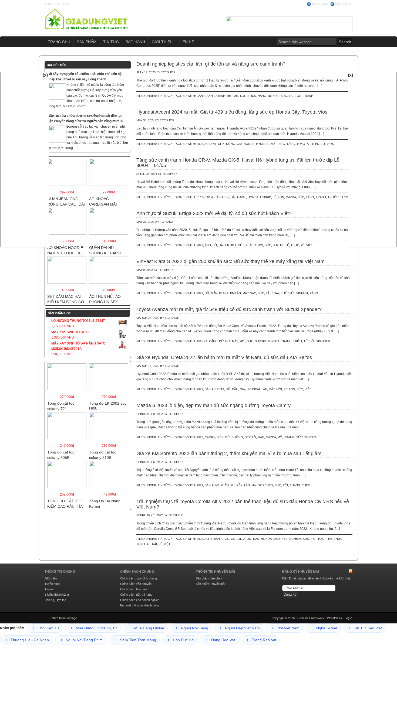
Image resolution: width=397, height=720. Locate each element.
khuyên (236, 485)
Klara (223, 293)
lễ (274, 197)
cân (200, 95)
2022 (200, 245)
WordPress (334, 618)
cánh (208, 95)
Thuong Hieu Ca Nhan (27, 640)
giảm (225, 485)
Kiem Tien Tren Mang (135, 640)
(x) (45, 75)
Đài (233, 197)
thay (275, 293)
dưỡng (237, 437)
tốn (298, 95)
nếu (284, 538)
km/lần (235, 293)
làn (264, 389)
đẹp (247, 437)
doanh (219, 95)
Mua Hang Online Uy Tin (93, 628)
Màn (261, 437)
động (230, 143)
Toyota (303, 143)
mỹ (280, 437)
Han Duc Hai (180, 640)
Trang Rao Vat (261, 640)
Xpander (323, 341)
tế (287, 245)
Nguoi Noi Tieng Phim (81, 640)
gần (214, 293)
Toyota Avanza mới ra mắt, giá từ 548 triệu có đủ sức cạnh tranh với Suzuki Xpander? (229, 309)
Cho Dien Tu (45, 628)
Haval (241, 197)
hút (241, 245)
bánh (209, 389)
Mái (254, 485)
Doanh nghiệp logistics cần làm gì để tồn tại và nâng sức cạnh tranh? (210, 64)
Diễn (220, 437)
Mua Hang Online (146, 628)
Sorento (265, 485)
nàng (262, 95)
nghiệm (295, 538)
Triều (314, 143)
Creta (219, 389)
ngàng (289, 437)
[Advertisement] (24, 159)
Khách (250, 245)
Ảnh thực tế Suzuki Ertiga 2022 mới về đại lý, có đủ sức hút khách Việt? (213, 213)
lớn (281, 197)
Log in (348, 618)
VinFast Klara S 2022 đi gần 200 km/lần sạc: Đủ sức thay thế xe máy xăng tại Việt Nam (230, 261)
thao (320, 538)
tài (291, 95)
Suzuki (278, 245)
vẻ (303, 245)
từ (323, 143)
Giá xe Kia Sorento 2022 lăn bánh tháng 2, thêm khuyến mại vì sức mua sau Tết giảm (228, 453)
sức (284, 95)
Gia (239, 143)
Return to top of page (63, 618)
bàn (217, 538)
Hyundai (262, 143)
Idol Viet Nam (285, 628)
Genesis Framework (310, 618)
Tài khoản (320, 4)
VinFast (302, 293)
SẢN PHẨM (86, 42)
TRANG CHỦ (59, 42)
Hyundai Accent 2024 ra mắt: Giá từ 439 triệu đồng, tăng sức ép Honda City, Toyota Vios (231, 112)
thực (295, 245)
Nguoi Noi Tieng (192, 628)
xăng (314, 293)
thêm (306, 485)
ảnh (208, 245)
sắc (253, 293)
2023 (200, 437)
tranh (308, 95)
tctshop (168, 72)
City (221, 143)
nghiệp (273, 95)
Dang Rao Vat (220, 640)
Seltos (289, 389)
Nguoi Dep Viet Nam (240, 628)
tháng (295, 485)
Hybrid (265, 197)
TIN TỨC (111, 42)
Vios (330, 143)
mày (245, 293)
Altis (208, 538)
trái (153, 544)
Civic (225, 538)
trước (333, 197)
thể (284, 293)
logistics (248, 95)
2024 (200, 143)
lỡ (254, 437)
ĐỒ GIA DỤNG (86, 19)
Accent (210, 143)
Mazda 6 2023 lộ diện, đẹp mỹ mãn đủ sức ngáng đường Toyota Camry (213, 405)
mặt (274, 143)
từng (344, 197)
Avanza (201, 341)
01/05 (200, 197)
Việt (309, 245)
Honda (249, 143)
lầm (235, 95)
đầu (235, 389)
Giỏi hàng (343, 4)
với (312, 341)
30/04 (209, 197)
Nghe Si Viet (324, 628)
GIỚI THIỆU (162, 42)
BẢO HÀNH (135, 42)
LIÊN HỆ (186, 42)
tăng (291, 143)
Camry (210, 437)
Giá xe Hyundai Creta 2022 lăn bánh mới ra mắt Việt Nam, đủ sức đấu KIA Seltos (224, 357)
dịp (226, 197)
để (229, 95)
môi (260, 245)
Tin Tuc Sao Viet (365, 628)
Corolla (238, 538)
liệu (276, 538)
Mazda (291, 197)
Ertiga (230, 245)
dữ (215, 245)
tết (285, 485)
